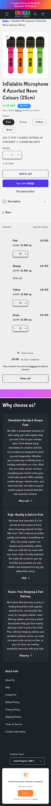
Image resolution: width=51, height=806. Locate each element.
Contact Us (10, 694)
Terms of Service (13, 724)
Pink (8, 122)
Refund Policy (12, 702)
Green (9, 129)
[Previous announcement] (6, 5)
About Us (10, 680)
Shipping (18, 110)
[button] (7, 14)
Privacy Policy (12, 709)
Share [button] (8, 212)
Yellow (39, 122)
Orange (25, 123)
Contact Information (15, 731)
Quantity (6, 148)
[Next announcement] (45, 5)
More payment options (25, 191)
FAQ (24, 578)
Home (6, 20)
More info (24, 500)
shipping (33, 366)
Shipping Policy (13, 717)
